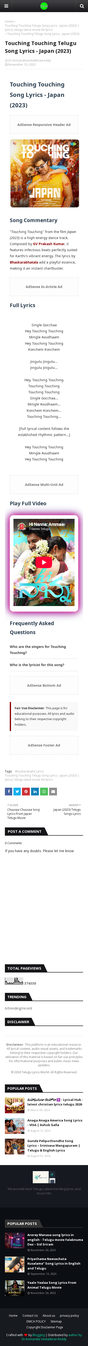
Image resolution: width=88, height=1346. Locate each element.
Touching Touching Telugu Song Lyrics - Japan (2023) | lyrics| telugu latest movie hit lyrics (42, 27)
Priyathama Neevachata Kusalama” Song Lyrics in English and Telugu (53, 1263)
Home (9, 21)
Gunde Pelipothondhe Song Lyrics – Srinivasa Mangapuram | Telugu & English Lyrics (53, 1145)
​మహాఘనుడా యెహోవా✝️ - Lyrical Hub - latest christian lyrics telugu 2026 (55, 1102)
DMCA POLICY (36, 1321)
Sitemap (56, 1321)
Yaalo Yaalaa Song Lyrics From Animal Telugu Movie (51, 1285)
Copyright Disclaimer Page (44, 1327)
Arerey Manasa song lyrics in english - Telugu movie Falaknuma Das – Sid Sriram (55, 1239)
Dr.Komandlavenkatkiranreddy (29, 60)
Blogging (39, 1335)
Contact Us (30, 1316)
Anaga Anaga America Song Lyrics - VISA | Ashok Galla (54, 1122)
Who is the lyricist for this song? (37, 664)
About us (49, 1316)
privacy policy (69, 1316)
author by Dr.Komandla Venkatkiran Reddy (52, 1337)
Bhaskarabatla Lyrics (29, 771)
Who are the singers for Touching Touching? (38, 649)
